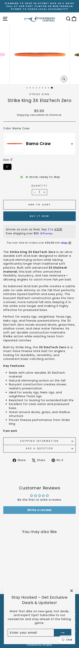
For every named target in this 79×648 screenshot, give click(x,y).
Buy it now (39, 216)
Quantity (39, 185)
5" (7, 166)
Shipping (23, 115)
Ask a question (39, 448)
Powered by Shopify (39, 644)
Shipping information (39, 441)
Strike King (39, 94)
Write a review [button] (39, 510)
